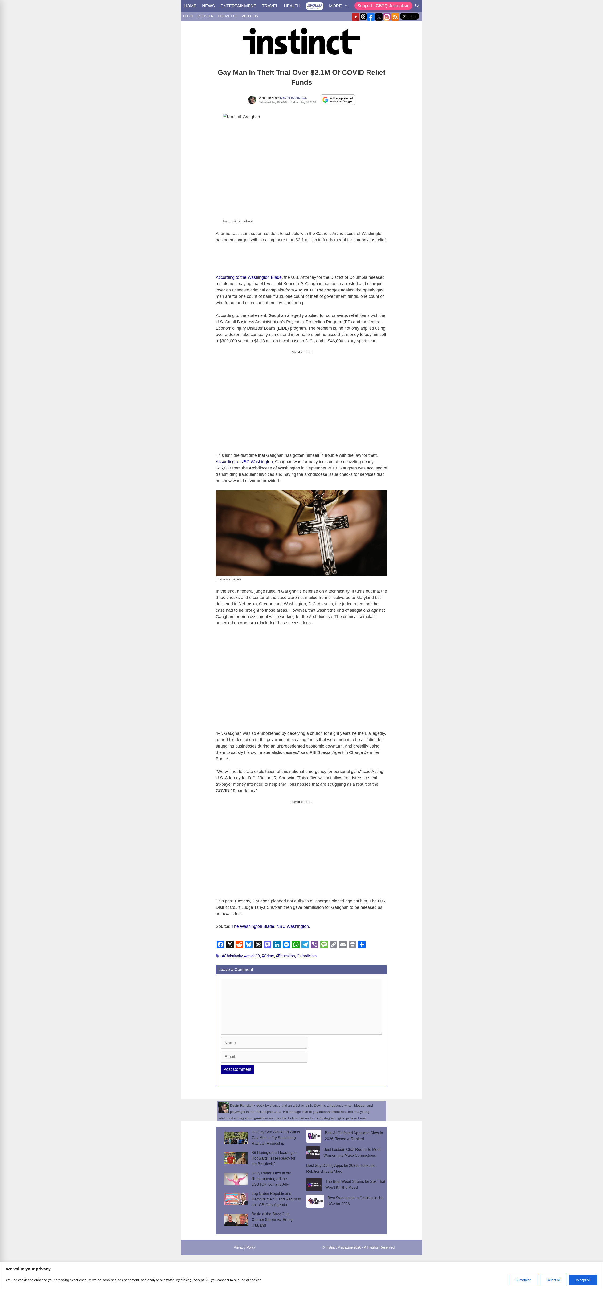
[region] (301, 1275)
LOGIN (188, 16)
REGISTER (205, 16)
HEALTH (292, 6)
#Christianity (232, 956)
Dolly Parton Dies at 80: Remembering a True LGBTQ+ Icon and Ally (271, 1178)
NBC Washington (293, 926)
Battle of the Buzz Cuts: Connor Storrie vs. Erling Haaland (272, 1219)
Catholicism (307, 956)
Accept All (583, 1280)
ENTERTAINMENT (238, 6)
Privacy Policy (245, 1247)
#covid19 (252, 956)
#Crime (268, 956)
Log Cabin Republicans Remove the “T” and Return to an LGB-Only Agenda (276, 1199)
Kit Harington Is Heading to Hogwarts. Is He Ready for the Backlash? (274, 1158)
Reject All (553, 1280)
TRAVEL (270, 6)
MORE (335, 6)
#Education (285, 956)
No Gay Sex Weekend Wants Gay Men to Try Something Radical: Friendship (276, 1137)
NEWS (208, 6)
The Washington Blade (253, 926)
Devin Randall (293, 98)
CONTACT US (227, 16)
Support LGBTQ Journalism (383, 5)
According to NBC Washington (244, 461)
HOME (190, 6)
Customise (523, 1280)
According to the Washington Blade (249, 277)
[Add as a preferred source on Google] (338, 99)
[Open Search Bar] (417, 6)
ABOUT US (250, 16)
